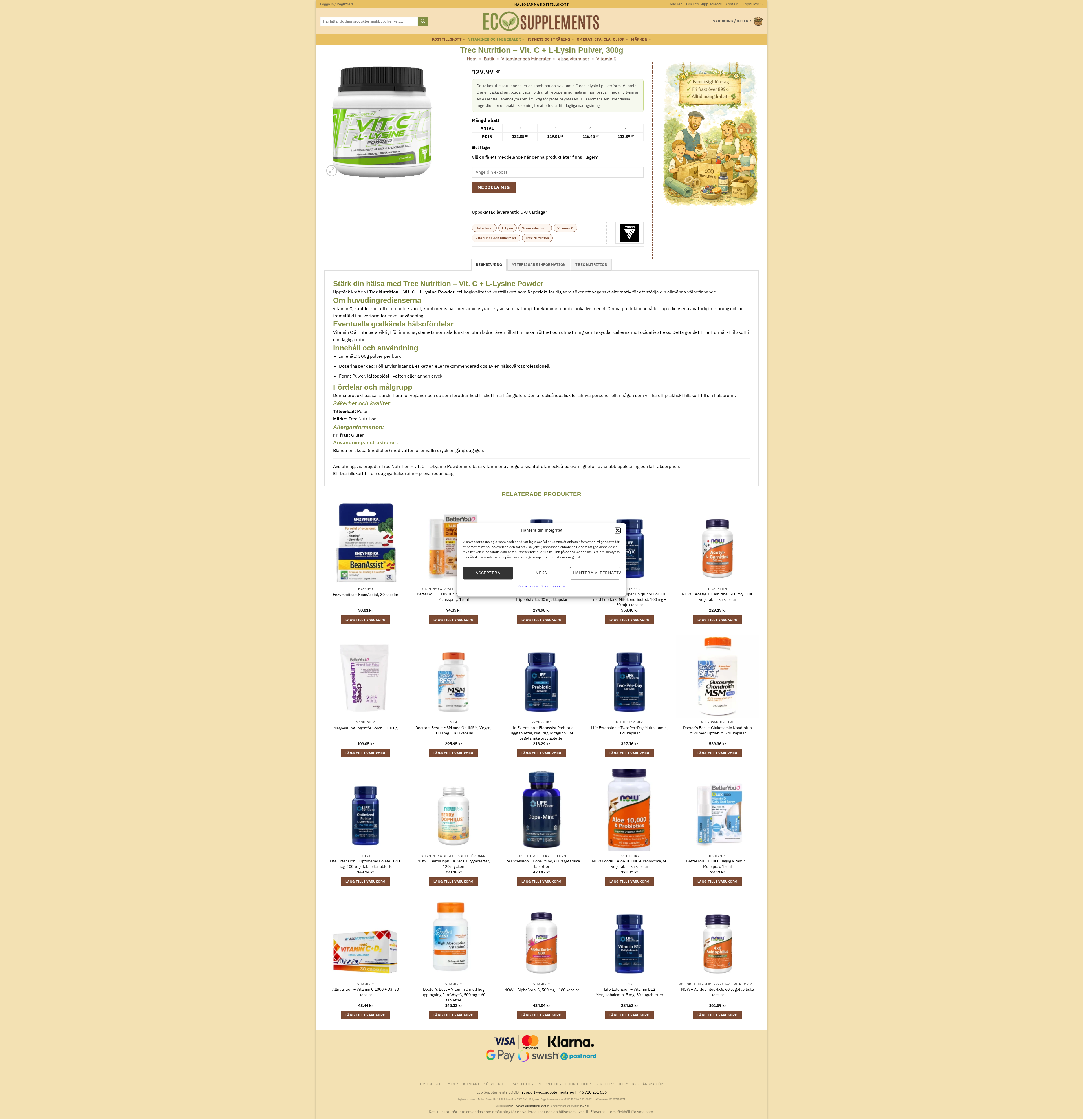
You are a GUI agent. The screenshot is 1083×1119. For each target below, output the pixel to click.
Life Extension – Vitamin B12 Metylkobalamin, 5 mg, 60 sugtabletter (629, 992)
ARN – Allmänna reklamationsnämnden (529, 1105)
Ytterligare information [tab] (538, 264)
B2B (635, 1084)
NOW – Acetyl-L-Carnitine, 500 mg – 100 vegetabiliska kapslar (717, 596)
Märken (676, 4)
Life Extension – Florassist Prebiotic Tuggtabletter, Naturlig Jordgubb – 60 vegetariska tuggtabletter (541, 733)
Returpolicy (550, 1084)
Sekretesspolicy (553, 586)
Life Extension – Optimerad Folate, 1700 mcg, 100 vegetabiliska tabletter (365, 863)
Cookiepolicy (528, 586)
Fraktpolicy (522, 1084)
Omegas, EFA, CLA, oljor (601, 39)
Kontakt (732, 4)
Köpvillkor (751, 4)
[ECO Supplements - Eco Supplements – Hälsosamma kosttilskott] (541, 21)
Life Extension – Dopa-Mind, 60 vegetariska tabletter (541, 863)
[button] (617, 530)
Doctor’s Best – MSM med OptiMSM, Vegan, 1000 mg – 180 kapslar (453, 730)
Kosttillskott (447, 39)
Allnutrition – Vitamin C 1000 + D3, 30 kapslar (365, 992)
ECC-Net (584, 1105)
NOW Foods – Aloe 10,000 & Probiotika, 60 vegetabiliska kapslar (629, 863)
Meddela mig (493, 187)
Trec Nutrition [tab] (591, 264)
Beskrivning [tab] (489, 264)
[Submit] (423, 21)
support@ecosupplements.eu (547, 1092)
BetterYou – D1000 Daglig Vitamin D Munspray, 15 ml (717, 863)
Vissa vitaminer (573, 58)
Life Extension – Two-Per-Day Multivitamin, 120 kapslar (629, 730)
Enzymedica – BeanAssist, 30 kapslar (365, 594)
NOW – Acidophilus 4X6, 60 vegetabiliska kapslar (717, 992)
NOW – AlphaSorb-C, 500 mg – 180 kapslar (541, 989)
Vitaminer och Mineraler (494, 39)
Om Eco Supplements (704, 4)
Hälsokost (484, 228)
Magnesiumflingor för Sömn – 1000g (365, 727)
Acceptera (488, 572)
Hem (471, 58)
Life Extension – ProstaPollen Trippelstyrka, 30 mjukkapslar (541, 596)
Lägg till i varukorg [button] (365, 619)
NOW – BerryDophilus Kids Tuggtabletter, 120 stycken (453, 863)
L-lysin (507, 228)
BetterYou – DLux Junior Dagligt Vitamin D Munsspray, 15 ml (453, 596)
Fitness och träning (549, 39)
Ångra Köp (653, 1084)
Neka (541, 572)
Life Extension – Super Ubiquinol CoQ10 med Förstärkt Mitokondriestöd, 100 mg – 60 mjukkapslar (629, 599)
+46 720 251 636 (592, 1092)
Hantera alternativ (596, 572)
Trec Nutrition (537, 238)
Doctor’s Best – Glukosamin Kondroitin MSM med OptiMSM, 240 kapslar (717, 730)
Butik (489, 58)
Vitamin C (606, 58)
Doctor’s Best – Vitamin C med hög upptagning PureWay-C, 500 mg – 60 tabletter (453, 994)
